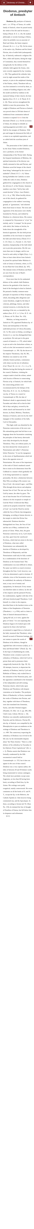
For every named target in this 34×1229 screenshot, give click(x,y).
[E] (32, 614)
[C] (2, 614)
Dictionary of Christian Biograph (16, 3)
